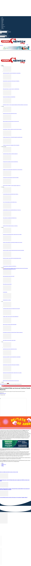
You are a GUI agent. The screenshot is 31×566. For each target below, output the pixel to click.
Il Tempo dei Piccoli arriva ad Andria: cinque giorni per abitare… (11, 177)
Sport (2, 301)
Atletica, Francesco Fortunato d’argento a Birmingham (9, 324)
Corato (2, 22)
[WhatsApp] (13, 396)
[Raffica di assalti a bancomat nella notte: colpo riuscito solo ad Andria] (7, 379)
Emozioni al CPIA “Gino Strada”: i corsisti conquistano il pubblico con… (11, 185)
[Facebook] (7, 396)
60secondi (10, 268)
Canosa (2, 21)
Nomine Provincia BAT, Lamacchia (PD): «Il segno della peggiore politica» (12, 258)
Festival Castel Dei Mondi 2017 (21, 268)
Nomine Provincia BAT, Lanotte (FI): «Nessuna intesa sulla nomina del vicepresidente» (13, 250)
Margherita (3, 24)
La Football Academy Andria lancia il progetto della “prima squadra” (11, 308)
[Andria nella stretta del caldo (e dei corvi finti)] (7, 274)
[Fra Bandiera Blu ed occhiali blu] (7, 298)
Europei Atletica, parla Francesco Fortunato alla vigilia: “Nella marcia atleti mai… (13, 332)
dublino (2, 465)
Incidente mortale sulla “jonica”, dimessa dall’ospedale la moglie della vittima (12, 137)
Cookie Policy (5, 532)
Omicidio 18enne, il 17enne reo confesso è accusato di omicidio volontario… (12, 129)
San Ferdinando (3, 26)
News (2, 386)
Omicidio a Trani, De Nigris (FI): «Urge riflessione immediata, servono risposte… (12, 242)
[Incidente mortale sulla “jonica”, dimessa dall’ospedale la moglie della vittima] (7, 135)
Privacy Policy (1, 532)
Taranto (2, 27)
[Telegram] (21, 396)
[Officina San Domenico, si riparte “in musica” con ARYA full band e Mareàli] (7, 87)
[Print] (18, 396)
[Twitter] (10, 396)
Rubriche (3, 267)
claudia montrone (4, 464)
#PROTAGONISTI (6, 268)
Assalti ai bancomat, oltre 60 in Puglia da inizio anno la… (10, 113)
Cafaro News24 (16, 268)
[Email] (16, 396)
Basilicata (3, 19)
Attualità (3, 384)
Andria (2, 17)
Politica (2, 227)
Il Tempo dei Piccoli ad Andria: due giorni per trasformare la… (10, 161)
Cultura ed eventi (4, 146)
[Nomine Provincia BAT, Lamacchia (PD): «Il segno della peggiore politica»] (7, 256)
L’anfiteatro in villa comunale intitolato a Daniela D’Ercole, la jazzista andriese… (12, 169)
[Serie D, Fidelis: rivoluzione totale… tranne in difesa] (7, 338)
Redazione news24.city (3, 393)
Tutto (3, 268)
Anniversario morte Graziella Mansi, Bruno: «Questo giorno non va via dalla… (12, 234)
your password (9, 32)
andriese (3, 463)
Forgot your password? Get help (4, 33)
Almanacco (12, 268)
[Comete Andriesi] (7, 290)
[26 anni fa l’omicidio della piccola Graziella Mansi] (7, 95)
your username (9, 31)
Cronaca (3, 106)
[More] (24, 396)
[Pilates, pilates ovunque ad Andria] (7, 282)
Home (2, 65)
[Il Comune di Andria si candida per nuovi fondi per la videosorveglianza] (7, 264)
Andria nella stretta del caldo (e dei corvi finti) (8, 276)
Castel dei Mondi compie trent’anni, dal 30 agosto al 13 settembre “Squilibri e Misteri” (13, 497)
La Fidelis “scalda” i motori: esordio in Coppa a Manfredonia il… (11, 316)
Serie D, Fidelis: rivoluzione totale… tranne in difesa (9, 340)
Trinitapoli (3, 28)
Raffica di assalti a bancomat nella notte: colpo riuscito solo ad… (11, 121)
